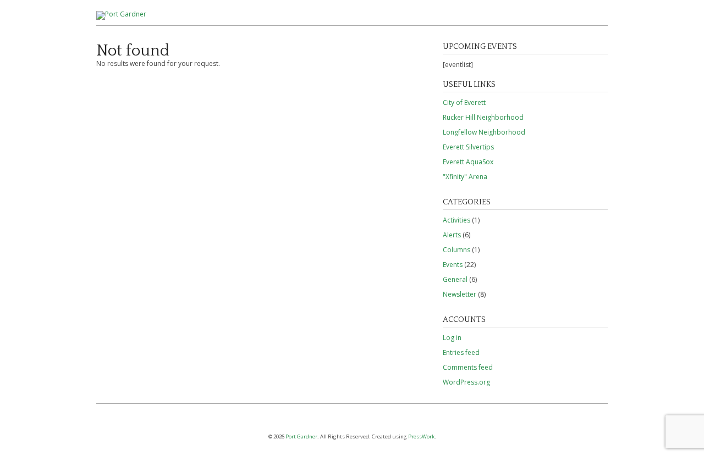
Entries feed (461, 352)
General (455, 279)
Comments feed (468, 367)
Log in (452, 337)
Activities (456, 220)
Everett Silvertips (468, 147)
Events (453, 264)
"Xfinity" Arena (465, 176)
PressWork (421, 436)
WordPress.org (466, 382)
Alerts (452, 235)
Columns (456, 249)
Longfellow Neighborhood (484, 132)
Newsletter (459, 294)
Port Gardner (301, 436)
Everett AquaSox (468, 161)
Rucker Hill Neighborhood (483, 117)
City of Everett (464, 102)
